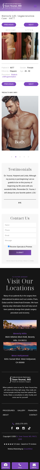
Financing (32, 410)
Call (20, 467)
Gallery (21, 410)
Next (31, 25)
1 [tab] (11, 156)
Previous (9, 25)
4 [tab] (24, 156)
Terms (31, 261)
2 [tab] (15, 156)
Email (34, 467)
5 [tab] (28, 156)
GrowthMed (28, 449)
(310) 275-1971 (21, 424)
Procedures (9, 410)
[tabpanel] (20, 125)
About (6, 415)
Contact (33, 415)
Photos (6, 467)
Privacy (26, 261)
